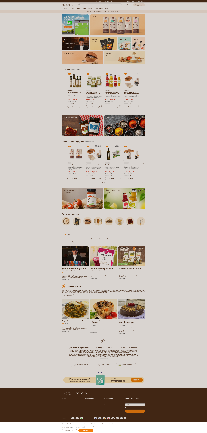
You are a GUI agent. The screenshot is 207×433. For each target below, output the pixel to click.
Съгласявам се (86, 430)
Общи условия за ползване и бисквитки (77, 427)
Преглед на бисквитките (69, 430)
